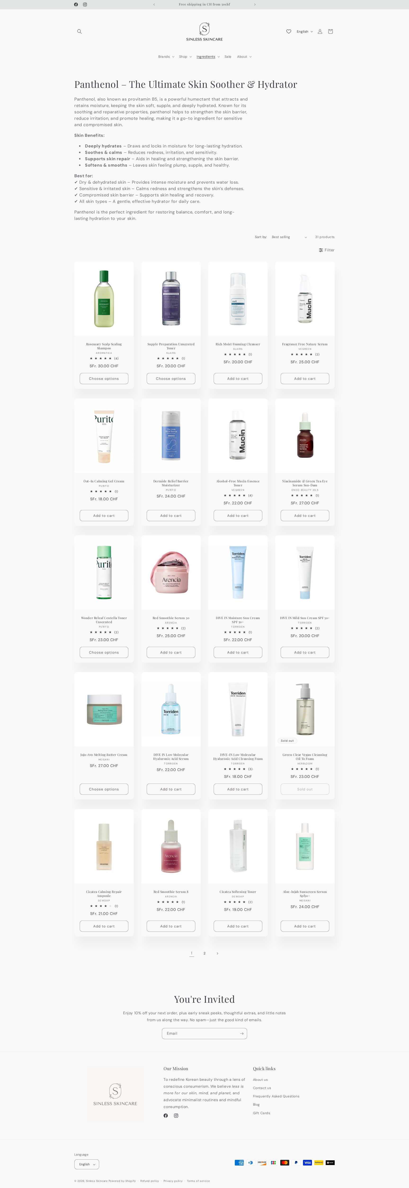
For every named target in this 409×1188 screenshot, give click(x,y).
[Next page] (217, 953)
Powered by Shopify (122, 1181)
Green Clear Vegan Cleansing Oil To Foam (305, 757)
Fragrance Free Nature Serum (305, 344)
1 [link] (191, 953)
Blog (256, 1104)
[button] (79, 31)
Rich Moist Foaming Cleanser (238, 344)
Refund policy (149, 1181)
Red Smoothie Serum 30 (171, 618)
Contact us (262, 1088)
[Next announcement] (255, 4)
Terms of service (198, 1181)
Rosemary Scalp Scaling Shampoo (104, 346)
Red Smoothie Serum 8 (171, 891)
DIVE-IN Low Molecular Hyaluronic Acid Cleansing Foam (238, 757)
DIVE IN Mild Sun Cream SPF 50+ (305, 618)
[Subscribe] (241, 1033)
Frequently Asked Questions (276, 1096)
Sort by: (261, 237)
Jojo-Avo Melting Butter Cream (103, 755)
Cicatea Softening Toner (238, 891)
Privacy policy (173, 1181)
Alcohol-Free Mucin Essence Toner (238, 483)
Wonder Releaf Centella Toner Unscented (104, 620)
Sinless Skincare (97, 1181)
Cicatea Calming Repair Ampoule (104, 893)
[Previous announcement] (154, 4)
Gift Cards (261, 1113)
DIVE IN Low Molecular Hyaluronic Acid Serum (171, 757)
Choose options (104, 378)
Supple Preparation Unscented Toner (171, 346)
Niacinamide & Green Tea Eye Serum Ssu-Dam (305, 483)
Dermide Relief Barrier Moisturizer (171, 483)
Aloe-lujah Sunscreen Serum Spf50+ (305, 893)
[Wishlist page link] (288, 31)
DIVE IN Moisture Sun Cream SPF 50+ (238, 620)
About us (260, 1079)
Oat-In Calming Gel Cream (104, 481)
